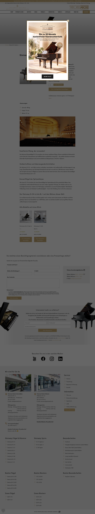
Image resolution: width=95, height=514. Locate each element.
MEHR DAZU (47, 76)
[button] (3, 510)
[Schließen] (68, 21)
